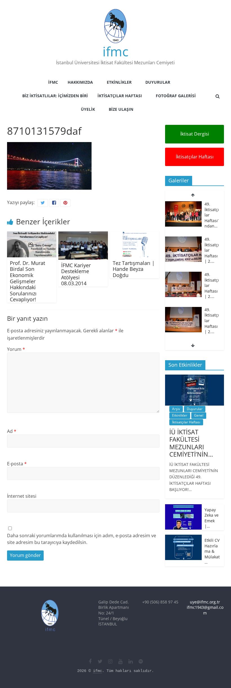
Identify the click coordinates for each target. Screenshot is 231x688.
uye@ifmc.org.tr (205, 602)
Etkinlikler (119, 82)
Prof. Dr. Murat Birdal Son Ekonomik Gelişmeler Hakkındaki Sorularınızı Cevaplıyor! (27, 281)
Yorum (16, 349)
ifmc (115, 51)
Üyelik (88, 109)
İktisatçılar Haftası (119, 95)
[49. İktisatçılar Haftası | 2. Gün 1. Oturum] (183, 289)
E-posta (17, 464)
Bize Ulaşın (121, 109)
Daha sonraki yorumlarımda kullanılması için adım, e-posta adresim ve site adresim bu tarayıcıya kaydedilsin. (81, 538)
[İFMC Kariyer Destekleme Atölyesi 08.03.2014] (83, 235)
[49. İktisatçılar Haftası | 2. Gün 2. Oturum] (183, 254)
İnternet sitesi (21, 496)
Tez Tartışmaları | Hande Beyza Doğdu (134, 269)
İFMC (53, 82)
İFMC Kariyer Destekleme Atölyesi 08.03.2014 (76, 274)
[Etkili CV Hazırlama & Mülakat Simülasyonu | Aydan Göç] (183, 537)
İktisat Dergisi (194, 134)
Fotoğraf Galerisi (176, 95)
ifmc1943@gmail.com (205, 610)
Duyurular (157, 82)
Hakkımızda (80, 82)
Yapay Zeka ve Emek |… (212, 518)
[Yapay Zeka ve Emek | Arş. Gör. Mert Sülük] (183, 507)
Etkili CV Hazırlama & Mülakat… (212, 551)
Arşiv (176, 408)
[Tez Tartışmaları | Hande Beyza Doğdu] (134, 235)
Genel (198, 415)
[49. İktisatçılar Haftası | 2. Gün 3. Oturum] (183, 219)
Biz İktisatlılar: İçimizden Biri (55, 95)
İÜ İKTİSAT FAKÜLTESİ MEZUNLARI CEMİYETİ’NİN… (191, 443)
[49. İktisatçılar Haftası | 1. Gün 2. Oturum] (183, 325)
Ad (11, 431)
